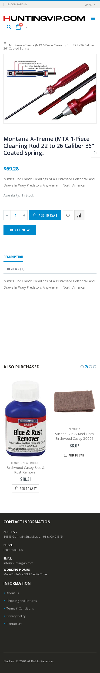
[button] (82, 367)
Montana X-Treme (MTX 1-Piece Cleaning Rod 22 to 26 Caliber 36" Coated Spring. (48, 146)
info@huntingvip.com (18, 563)
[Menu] (93, 18)
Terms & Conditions (20, 608)
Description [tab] (13, 256)
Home (5, 41)
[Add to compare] (79, 215)
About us (13, 593)
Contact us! (14, 624)
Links (88, 4)
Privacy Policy (16, 616)
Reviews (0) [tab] (15, 268)
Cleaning (15, 463)
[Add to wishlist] (68, 215)
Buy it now (20, 230)
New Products (32, 463)
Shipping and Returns (22, 601)
